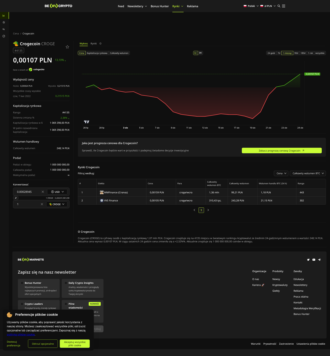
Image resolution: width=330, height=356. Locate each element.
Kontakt (298, 302)
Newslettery (135, 6)
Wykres (84, 43)
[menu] (4, 26)
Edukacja (299, 279)
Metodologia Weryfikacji (307, 308)
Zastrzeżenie (286, 343)
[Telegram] (319, 260)
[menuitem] (4, 15)
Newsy (276, 279)
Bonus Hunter (160, 6)
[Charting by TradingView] (87, 121)
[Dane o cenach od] (36, 70)
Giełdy (276, 290)
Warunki (256, 343)
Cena (16, 33)
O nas (255, 279)
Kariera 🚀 (258, 285)
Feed (121, 6)
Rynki (175, 6)
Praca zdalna (301, 296)
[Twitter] (308, 260)
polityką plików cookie (21, 334)
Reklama (192, 6)
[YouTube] (314, 260)
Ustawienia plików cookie (310, 343)
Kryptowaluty (280, 285)
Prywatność (269, 343)
